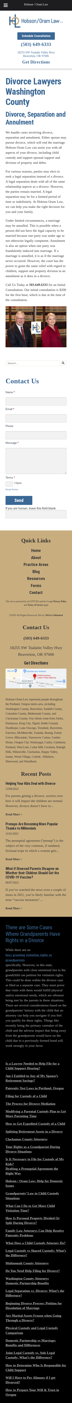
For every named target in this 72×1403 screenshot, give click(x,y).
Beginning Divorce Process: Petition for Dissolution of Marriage (34, 1305)
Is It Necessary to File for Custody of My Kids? (35, 1161)
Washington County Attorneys (27, 1278)
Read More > (14, 814)
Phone (9, 426)
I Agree (18, 483)
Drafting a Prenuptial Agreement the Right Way (32, 1171)
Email (10, 409)
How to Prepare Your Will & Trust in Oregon (32, 1392)
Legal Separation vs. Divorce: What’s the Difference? (35, 1293)
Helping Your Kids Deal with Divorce (30, 783)
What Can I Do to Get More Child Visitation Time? (30, 1208)
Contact (36, 592)
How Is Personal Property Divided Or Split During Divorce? (33, 1220)
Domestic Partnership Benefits (27, 1283)
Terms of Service (35, 605)
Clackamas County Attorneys (26, 1139)
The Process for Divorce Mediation (30, 1104)
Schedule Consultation (36, 36)
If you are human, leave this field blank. (31, 508)
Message (12, 442)
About (36, 557)
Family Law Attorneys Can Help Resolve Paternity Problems (35, 1233)
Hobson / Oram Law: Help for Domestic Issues (34, 1183)
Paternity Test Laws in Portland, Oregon (35, 1088)
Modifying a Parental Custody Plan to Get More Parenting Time (36, 1113)
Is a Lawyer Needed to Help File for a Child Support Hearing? (32, 1066)
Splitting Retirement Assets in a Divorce (34, 1131)
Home (36, 550)
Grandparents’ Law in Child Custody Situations (32, 1195)
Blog (36, 571)
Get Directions (36, 62)
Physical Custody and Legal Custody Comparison (32, 1330)
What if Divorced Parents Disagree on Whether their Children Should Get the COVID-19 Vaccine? (32, 873)
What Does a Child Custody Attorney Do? (36, 1243)
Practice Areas (36, 564)
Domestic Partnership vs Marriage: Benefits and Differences (31, 1343)
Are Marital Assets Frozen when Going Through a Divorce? (33, 1318)
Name (10, 392)
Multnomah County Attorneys (27, 1263)
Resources (36, 578)
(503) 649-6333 (36, 44)
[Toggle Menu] (5, 5)
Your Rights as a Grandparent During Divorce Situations (33, 1149)
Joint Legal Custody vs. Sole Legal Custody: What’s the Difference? (30, 1355)
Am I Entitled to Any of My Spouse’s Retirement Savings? (32, 1078)
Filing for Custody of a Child (26, 1096)
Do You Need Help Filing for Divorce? (33, 1271)
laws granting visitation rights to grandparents (29, 957)
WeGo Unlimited (54, 615)
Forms (36, 585)
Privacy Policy (59, 601)
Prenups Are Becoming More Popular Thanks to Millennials (32, 826)
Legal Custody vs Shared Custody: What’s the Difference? (36, 1253)
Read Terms (12, 489)
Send (18, 500)
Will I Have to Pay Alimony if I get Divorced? (30, 1380)
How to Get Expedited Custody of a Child (35, 1124)
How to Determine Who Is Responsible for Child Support (36, 1367)
